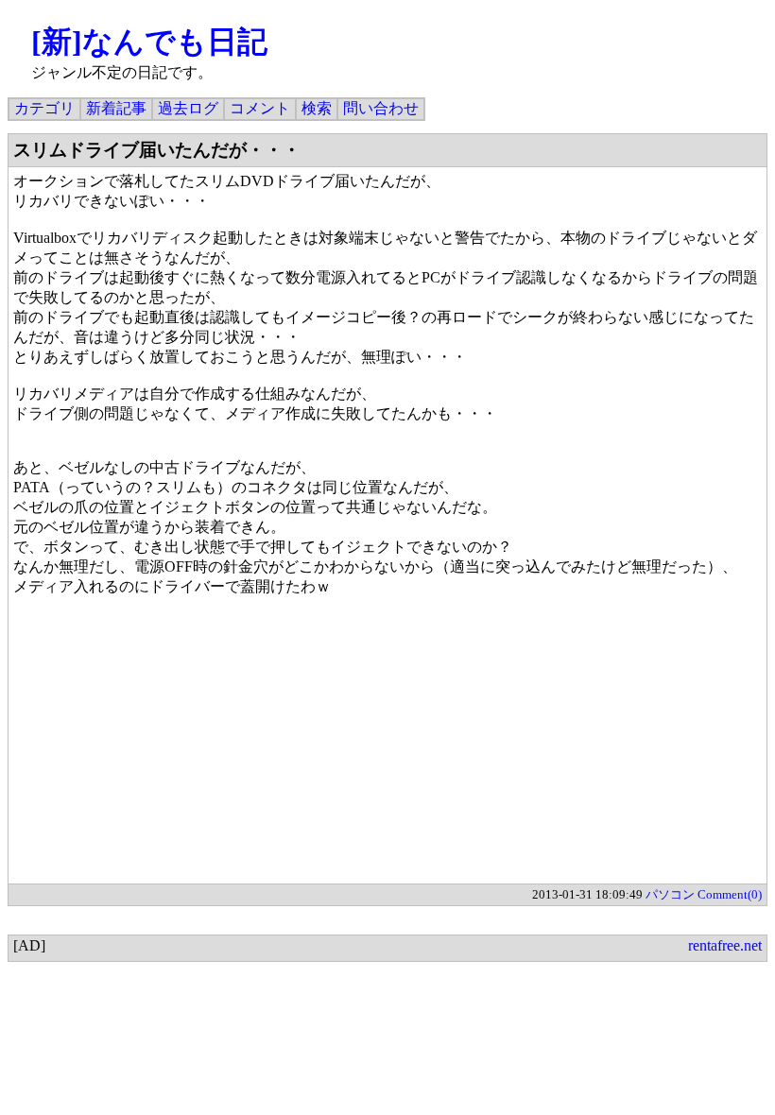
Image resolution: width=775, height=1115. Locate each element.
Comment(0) (730, 894)
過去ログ (188, 108)
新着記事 (116, 108)
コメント (260, 108)
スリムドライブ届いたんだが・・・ (157, 150)
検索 (316, 108)
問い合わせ (381, 108)
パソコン (670, 894)
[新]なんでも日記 (149, 42)
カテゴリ (44, 108)
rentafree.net (725, 945)
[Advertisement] (387, 751)
